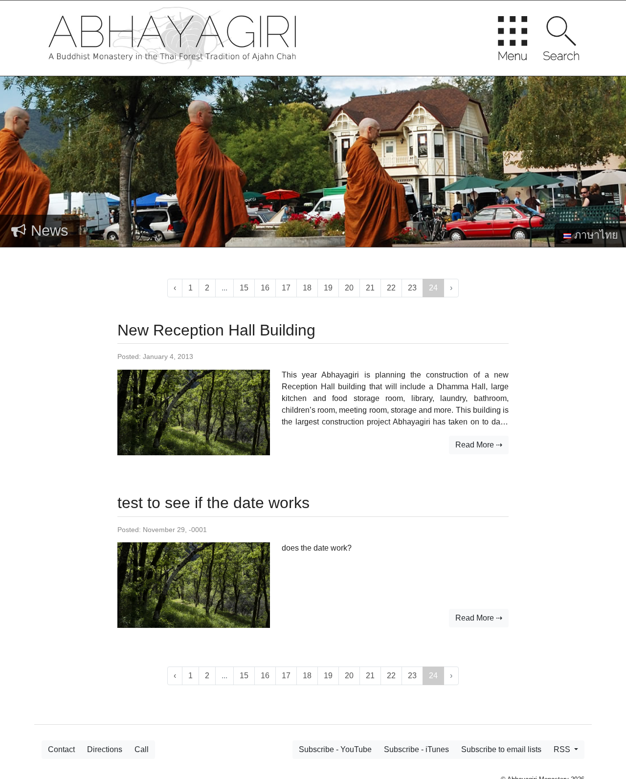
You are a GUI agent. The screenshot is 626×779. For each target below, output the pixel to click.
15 (244, 288)
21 (370, 288)
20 (349, 288)
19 (328, 288)
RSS (563, 749)
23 (412, 288)
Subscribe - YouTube (335, 749)
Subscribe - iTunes (416, 749)
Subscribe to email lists (501, 749)
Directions (104, 749)
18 (307, 288)
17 (286, 288)
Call (141, 749)
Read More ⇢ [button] (478, 445)
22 (391, 288)
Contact (61, 749)
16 (265, 288)
